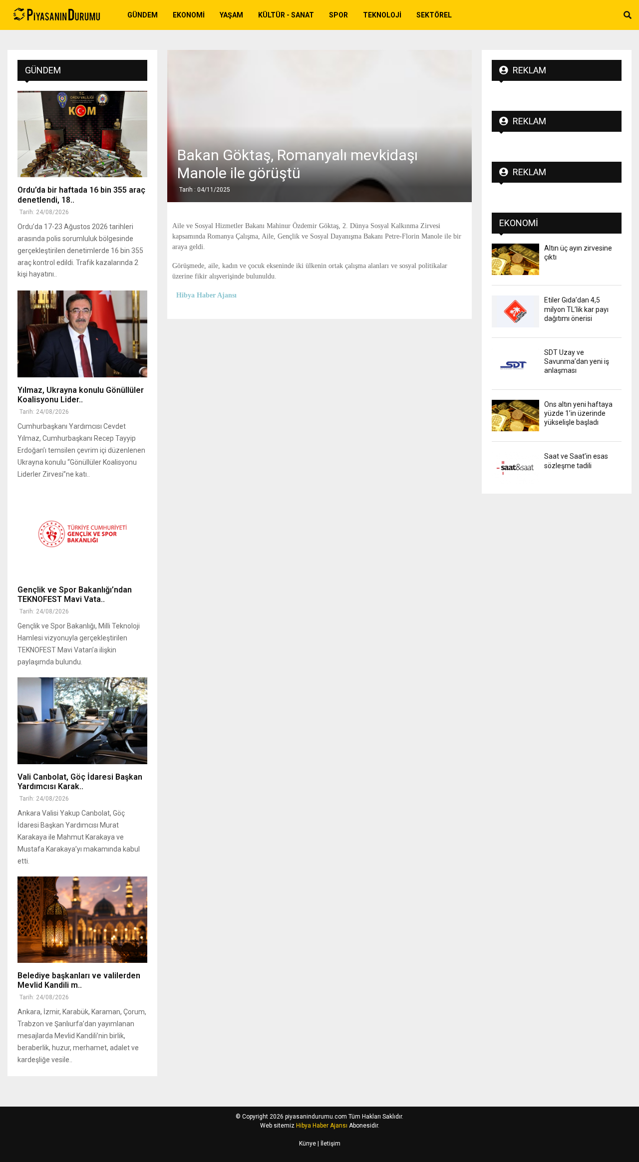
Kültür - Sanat (286, 15)
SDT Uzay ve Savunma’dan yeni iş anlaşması (576, 361)
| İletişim (328, 1143)
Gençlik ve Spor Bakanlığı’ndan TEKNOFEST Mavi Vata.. (74, 594)
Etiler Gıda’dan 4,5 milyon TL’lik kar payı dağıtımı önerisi (576, 309)
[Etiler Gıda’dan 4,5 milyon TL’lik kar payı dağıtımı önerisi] (515, 311)
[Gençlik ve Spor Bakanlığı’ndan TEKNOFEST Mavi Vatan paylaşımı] (82, 534)
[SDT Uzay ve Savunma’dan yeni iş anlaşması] (515, 363)
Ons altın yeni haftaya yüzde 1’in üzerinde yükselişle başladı (578, 413)
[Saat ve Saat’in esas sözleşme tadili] (515, 467)
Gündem (142, 15)
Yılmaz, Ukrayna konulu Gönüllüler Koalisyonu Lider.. (80, 394)
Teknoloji (382, 15)
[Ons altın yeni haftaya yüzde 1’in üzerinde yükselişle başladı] (515, 415)
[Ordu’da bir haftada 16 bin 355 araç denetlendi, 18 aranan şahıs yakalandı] (82, 134)
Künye (307, 1143)
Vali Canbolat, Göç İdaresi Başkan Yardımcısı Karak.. (79, 781)
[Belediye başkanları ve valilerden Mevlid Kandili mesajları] (82, 919)
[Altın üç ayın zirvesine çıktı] (515, 259)
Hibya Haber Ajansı (321, 1125)
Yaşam (231, 15)
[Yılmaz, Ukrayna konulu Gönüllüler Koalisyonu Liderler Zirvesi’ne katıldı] (82, 333)
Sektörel (434, 15)
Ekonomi (189, 15)
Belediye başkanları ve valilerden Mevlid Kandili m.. (78, 980)
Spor (338, 15)
